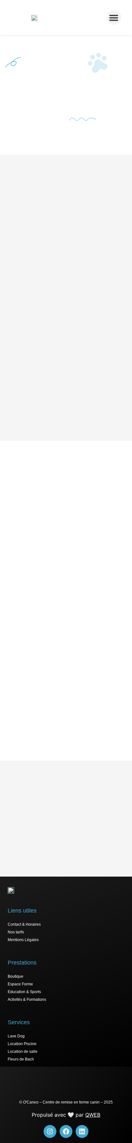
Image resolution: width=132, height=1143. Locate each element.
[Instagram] (50, 1131)
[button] (114, 17)
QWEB (92, 1115)
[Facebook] (66, 1131)
